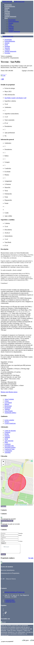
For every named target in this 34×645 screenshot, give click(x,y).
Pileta (6, 442)
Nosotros (7, 11)
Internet (7, 404)
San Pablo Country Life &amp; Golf (15, 98)
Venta (6, 10)
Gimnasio (7, 432)
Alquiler (7, 8)
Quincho (7, 435)
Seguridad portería (10, 447)
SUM (6, 439)
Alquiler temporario (10, 16)
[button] (9, 392)
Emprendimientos (10, 6)
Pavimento (8, 407)
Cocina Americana (10, 423)
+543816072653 (9, 600)
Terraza (7, 421)
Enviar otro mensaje (7, 520)
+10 (2, 79)
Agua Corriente (9, 399)
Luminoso (8, 444)
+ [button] (3, 461)
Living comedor (9, 420)
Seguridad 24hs (9, 445)
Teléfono (7, 409)
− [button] (3, 464)
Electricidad (8, 406)
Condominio (8, 451)
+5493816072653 (10, 602)
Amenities (8, 452)
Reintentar (4, 526)
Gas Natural (8, 402)
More (6, 18)
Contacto (7, 15)
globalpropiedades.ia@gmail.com (14, 592)
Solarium (7, 437)
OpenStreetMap (23, 504)
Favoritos (7, 53)
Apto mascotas (9, 440)
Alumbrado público (10, 412)
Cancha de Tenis (9, 449)
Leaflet (16, 504)
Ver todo (30, 558)
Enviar (3, 554)
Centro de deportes (10, 430)
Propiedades (8, 4)
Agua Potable (9, 411)
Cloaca (7, 401)
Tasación (7, 13)
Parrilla (7, 434)
